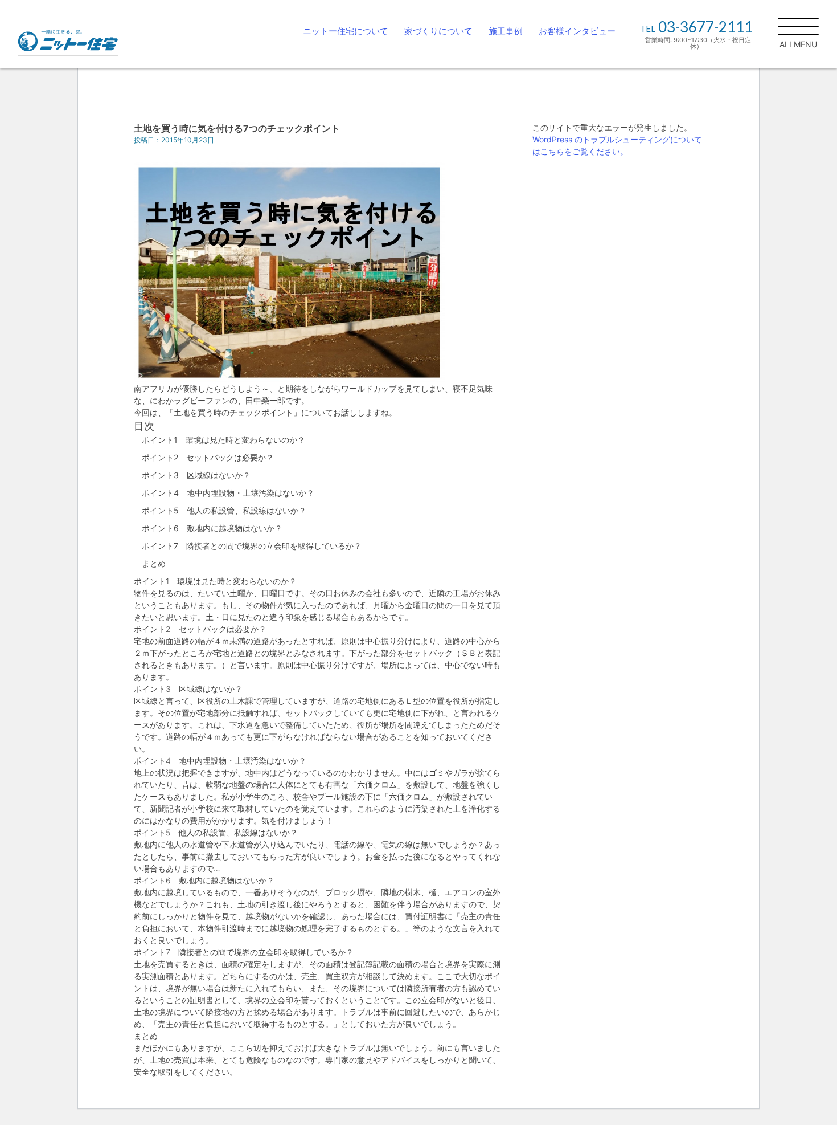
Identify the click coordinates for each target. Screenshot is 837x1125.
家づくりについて (438, 31)
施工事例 (506, 31)
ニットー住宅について (345, 31)
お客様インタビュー (577, 31)
